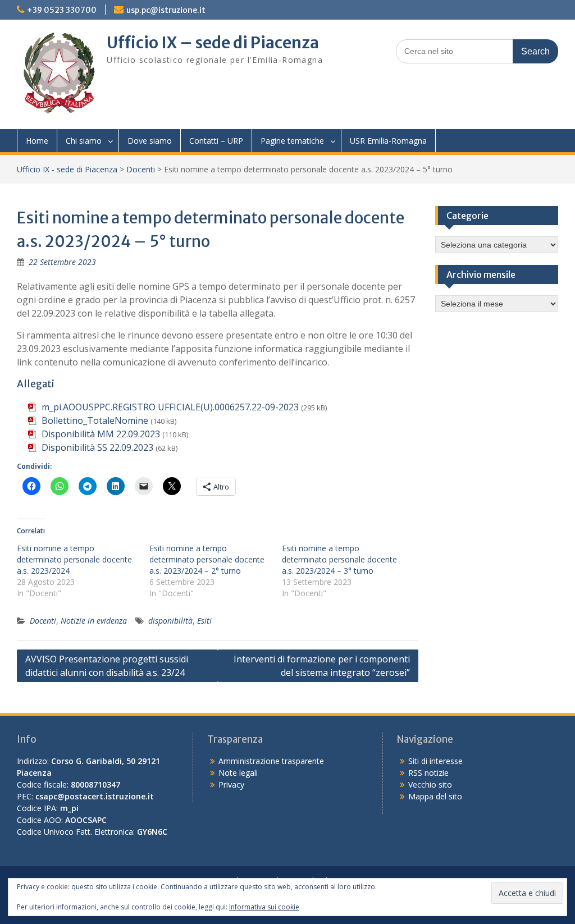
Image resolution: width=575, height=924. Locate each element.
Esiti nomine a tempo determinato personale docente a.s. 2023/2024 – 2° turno (206, 559)
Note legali (238, 772)
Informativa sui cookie (264, 907)
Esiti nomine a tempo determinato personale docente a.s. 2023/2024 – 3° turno (339, 559)
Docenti (140, 169)
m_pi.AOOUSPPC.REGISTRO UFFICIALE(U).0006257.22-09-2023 (170, 407)
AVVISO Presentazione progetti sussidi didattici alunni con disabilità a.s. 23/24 (106, 666)
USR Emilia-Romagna (388, 140)
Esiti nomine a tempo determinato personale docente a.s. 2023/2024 (74, 559)
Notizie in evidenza (94, 620)
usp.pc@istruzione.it (166, 10)
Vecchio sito (430, 784)
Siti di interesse (435, 761)
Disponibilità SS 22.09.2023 (97, 447)
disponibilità (170, 620)
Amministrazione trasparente (271, 761)
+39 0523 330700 (62, 10)
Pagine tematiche (292, 140)
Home (37, 140)
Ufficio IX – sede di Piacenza (213, 43)
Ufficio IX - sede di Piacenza (67, 169)
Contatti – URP (216, 140)
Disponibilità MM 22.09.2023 (101, 434)
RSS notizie (428, 772)
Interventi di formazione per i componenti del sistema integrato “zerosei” (322, 666)
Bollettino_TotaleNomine (95, 420)
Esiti (204, 620)
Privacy (231, 784)
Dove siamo (149, 140)
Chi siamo (84, 140)
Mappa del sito (435, 796)
